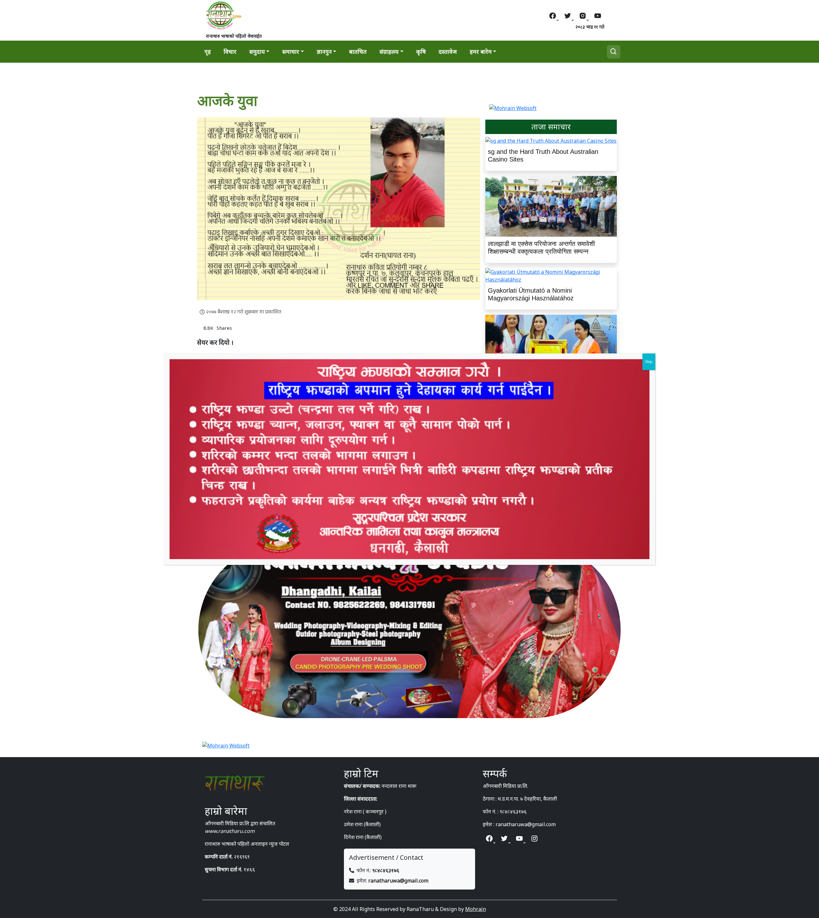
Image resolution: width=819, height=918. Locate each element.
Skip (649, 361)
